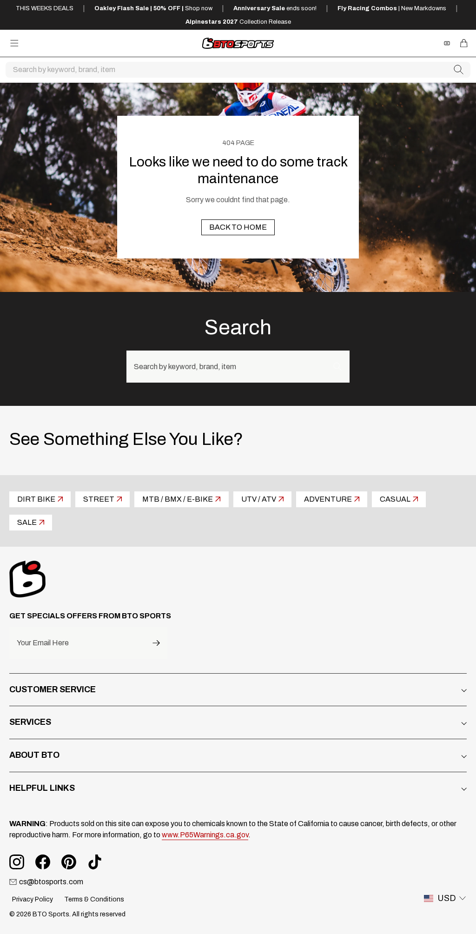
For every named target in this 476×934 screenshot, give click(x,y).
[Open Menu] (14, 43)
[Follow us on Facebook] (42, 862)
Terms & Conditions (94, 899)
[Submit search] (458, 69)
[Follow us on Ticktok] (94, 862)
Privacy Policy (32, 899)
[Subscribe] (156, 643)
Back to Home (238, 227)
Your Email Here (43, 643)
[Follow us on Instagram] (16, 862)
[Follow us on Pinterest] (68, 862)
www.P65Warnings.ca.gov (205, 835)
